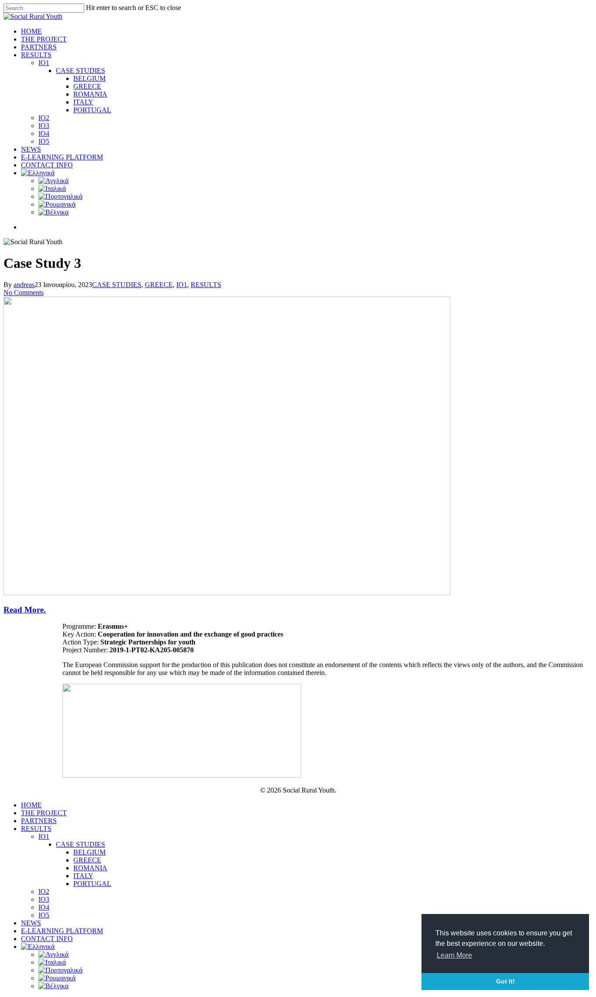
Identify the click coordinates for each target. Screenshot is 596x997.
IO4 (43, 133)
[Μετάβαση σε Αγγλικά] (53, 180)
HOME (31, 31)
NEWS (31, 149)
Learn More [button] (454, 955)
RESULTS (36, 55)
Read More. (24, 609)
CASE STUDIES (80, 70)
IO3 (43, 125)
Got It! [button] (505, 981)
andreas (24, 284)
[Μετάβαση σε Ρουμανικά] (56, 204)
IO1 (43, 62)
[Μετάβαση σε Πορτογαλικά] (60, 196)
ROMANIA (90, 94)
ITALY (83, 102)
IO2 (43, 117)
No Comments (23, 292)
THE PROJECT (44, 39)
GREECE (87, 86)
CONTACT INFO (47, 165)
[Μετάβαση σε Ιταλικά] (52, 188)
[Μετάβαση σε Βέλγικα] (53, 212)
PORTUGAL (92, 110)
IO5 (43, 141)
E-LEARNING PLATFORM (62, 157)
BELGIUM (89, 78)
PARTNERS (39, 47)
